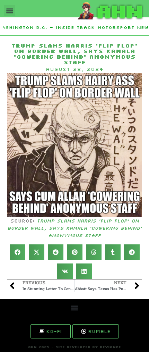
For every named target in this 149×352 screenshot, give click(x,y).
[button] (9, 10)
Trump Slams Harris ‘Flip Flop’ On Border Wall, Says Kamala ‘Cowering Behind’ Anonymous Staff (74, 228)
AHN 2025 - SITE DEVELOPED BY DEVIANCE (74, 347)
